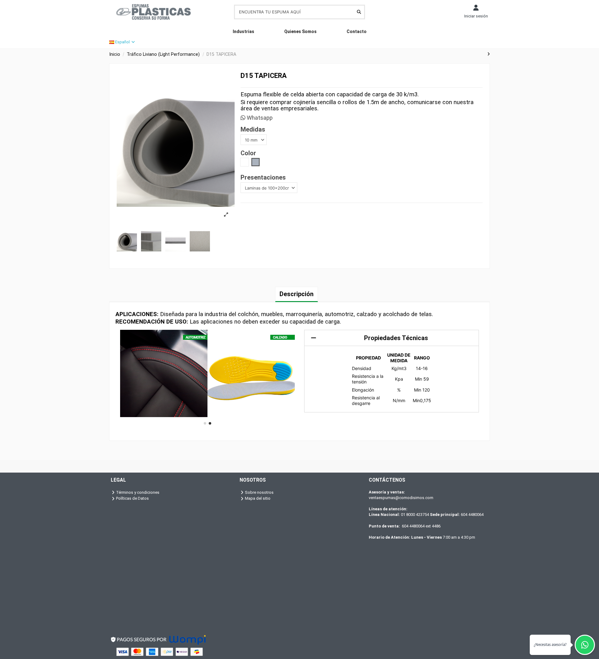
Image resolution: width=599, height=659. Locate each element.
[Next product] (488, 54)
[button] (205, 423)
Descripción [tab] (297, 294)
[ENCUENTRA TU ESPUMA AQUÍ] (359, 12)
